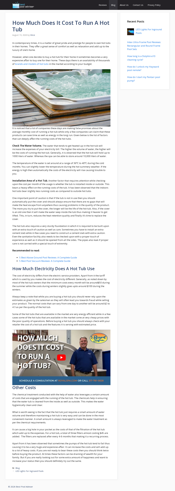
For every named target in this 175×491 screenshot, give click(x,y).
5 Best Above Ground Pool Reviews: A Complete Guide (48, 257)
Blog (113, 5)
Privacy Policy (154, 5)
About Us (124, 5)
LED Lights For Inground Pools (29, 471)
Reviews (103, 5)
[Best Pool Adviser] (23, 5)
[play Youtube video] (61, 357)
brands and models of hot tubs (32, 63)
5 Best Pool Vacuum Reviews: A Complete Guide (44, 260)
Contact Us (138, 5)
